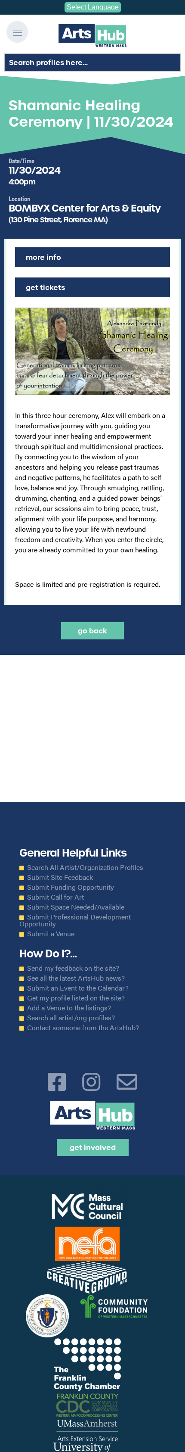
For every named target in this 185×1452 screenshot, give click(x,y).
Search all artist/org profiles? (71, 1017)
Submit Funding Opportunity (70, 887)
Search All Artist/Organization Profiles (85, 867)
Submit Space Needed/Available (75, 907)
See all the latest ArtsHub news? (76, 978)
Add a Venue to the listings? (69, 1007)
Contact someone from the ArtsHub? (83, 1027)
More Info (43, 257)
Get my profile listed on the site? (76, 997)
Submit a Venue (50, 933)
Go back (92, 631)
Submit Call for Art (55, 897)
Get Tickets (45, 287)
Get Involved (93, 1147)
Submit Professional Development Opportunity (75, 920)
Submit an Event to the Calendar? (78, 988)
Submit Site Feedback (60, 877)
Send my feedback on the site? (73, 968)
